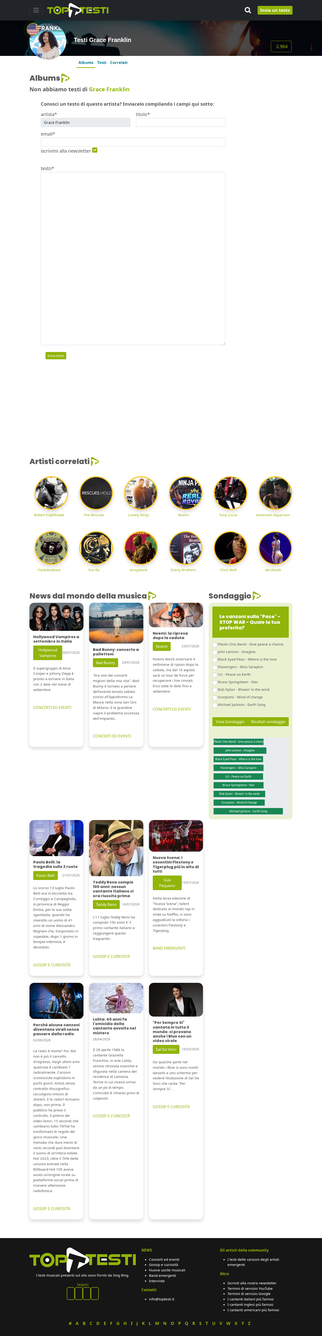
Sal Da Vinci (166, 1049)
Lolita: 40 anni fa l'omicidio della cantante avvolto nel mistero (114, 1026)
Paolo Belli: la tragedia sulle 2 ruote (55, 864)
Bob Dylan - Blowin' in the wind (243, 689)
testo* (47, 168)
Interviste (157, 1280)
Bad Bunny (105, 662)
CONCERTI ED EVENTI (52, 707)
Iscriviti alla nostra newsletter (252, 1283)
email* (48, 134)
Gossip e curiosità (163, 1264)
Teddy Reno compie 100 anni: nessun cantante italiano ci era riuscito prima (113, 889)
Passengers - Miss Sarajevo (240, 666)
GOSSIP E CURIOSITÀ (51, 964)
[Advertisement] (262, 144)
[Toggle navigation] (36, 10)
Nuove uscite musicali (167, 1270)
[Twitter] (95, 1293)
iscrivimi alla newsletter (66, 151)
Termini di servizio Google (249, 1293)
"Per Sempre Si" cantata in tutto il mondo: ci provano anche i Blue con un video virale (172, 1031)
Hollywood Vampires (47, 652)
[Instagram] (87, 1293)
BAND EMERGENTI (169, 948)
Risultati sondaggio (268, 721)
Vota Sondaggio (230, 721)
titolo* (143, 114)
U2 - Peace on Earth (234, 674)
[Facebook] (71, 1293)
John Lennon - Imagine (237, 651)
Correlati (119, 62)
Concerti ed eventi (164, 1259)
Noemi (162, 646)
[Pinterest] (79, 1293)
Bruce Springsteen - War (238, 681)
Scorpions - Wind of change (240, 697)
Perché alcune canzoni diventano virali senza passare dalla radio (56, 1029)
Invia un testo (275, 10)
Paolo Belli (45, 875)
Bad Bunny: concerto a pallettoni (116, 652)
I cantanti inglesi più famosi (250, 1304)
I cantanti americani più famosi (253, 1309)
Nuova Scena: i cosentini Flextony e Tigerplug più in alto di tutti (176, 864)
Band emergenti (162, 1275)
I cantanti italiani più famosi (250, 1299)
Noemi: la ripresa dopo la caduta (170, 636)
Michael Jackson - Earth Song (241, 704)
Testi (101, 62)
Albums (85, 62)
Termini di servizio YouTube (250, 1288)
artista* (49, 114)
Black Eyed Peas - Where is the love (247, 659)
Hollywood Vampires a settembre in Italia (56, 639)
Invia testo (56, 355)
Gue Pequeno (167, 882)
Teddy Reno (106, 904)
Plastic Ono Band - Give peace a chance (251, 644)
